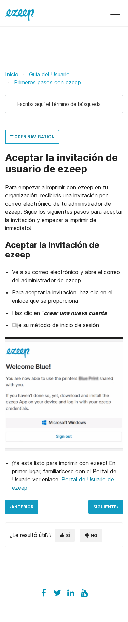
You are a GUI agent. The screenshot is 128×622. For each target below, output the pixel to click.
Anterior (22, 506)
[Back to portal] (19, 13)
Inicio (11, 74)
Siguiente (105, 506)
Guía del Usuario (49, 74)
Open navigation (34, 136)
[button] (115, 13)
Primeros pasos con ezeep (47, 82)
